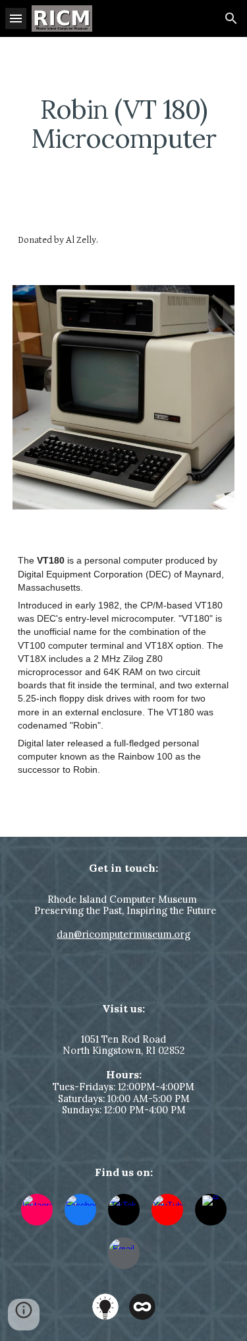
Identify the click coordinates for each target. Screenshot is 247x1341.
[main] (124, 124)
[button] (16, 18)
